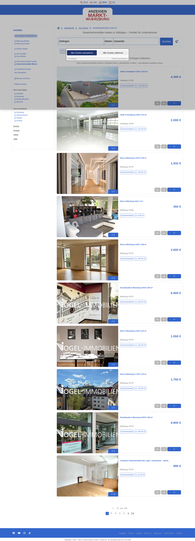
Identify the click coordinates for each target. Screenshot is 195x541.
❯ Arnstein (18, 121)
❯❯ (132, 513)
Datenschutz (169, 533)
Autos (15, 135)
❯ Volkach (18, 118)
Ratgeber (122, 533)
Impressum (157, 533)
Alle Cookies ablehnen (113, 53)
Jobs (15, 139)
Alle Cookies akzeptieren (82, 53)
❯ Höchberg (19, 112)
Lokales (139, 533)
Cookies (179, 533)
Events (16, 126)
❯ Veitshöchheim (21, 115)
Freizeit (16, 131)
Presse (131, 533)
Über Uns (147, 533)
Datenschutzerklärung (119, 58)
